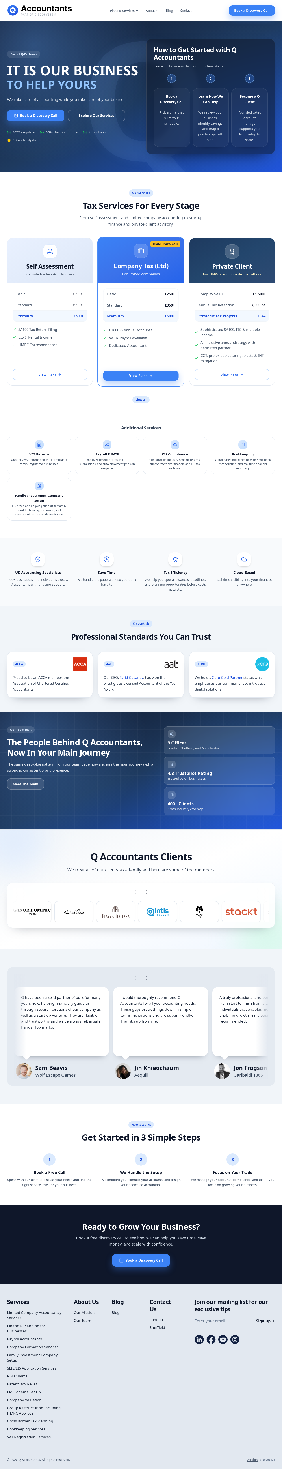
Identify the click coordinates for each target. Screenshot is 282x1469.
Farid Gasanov (131, 677)
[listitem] (32, 911)
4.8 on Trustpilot (25, 140)
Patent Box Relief (22, 1384)
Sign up (263, 1320)
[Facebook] (211, 1339)
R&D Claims (17, 1376)
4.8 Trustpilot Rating (190, 773)
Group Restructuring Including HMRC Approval (34, 1410)
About (150, 10)
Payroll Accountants (24, 1339)
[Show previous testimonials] (135, 978)
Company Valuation (24, 1399)
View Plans (47, 374)
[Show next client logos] (147, 892)
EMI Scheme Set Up (24, 1391)
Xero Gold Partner (227, 677)
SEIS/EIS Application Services (31, 1368)
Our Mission (84, 1312)
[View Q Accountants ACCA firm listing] (80, 664)
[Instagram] (234, 1339)
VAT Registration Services (29, 1436)
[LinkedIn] (199, 1339)
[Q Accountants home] (39, 10)
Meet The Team (25, 784)
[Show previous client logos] (135, 892)
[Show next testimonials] (147, 978)
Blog (169, 10)
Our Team (82, 1320)
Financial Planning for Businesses (26, 1328)
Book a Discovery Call (252, 10)
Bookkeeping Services (26, 1429)
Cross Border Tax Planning (30, 1421)
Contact (185, 10)
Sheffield (157, 1327)
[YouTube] (223, 1339)
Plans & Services (122, 10)
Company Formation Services (32, 1346)
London (156, 1319)
